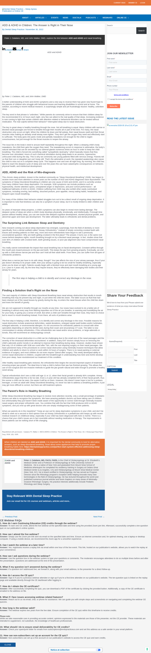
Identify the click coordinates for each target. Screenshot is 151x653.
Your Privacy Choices (84, 650)
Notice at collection (60, 650)
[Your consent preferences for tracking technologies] (147, 649)
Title (135, 360)
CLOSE (7, 645)
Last (135, 355)
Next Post (99, 517)
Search (110, 25)
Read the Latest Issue (120, 118)
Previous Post (9, 517)
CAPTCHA (111, 366)
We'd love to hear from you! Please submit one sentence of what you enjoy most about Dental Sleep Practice (125, 306)
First (135, 349)
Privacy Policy (112, 389)
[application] (30, 18)
